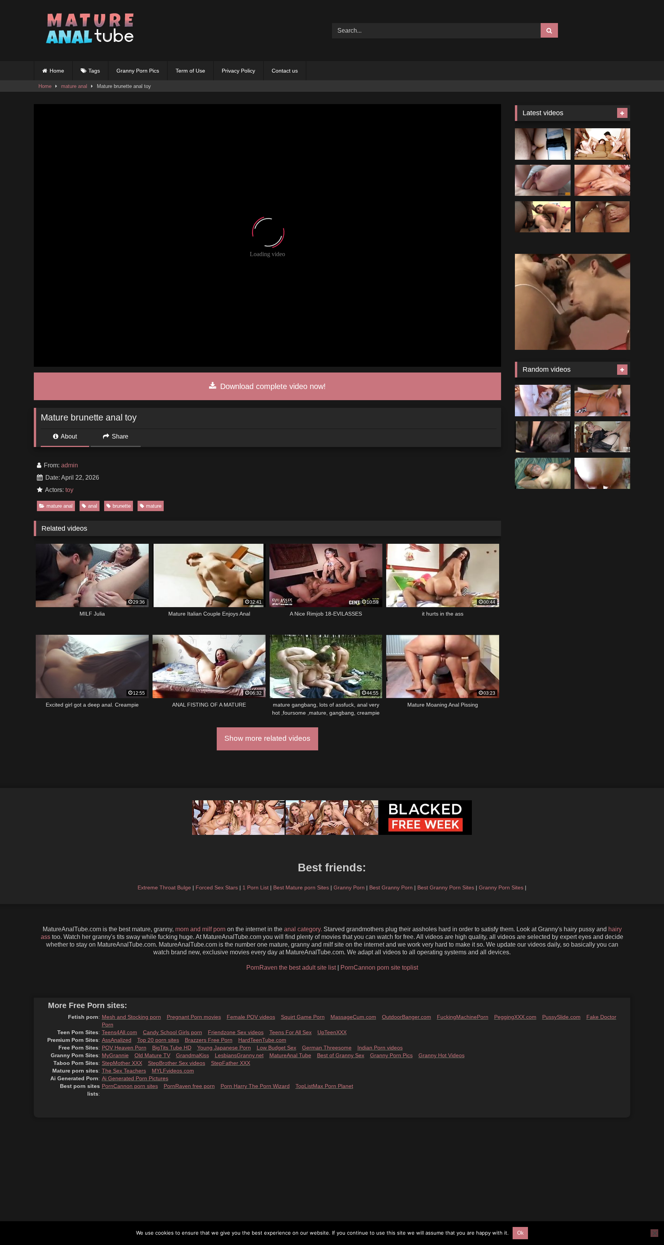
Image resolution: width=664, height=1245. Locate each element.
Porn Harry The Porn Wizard (255, 1086)
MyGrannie (115, 1055)
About (68, 436)
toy (69, 490)
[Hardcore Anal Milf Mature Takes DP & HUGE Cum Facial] (543, 144)
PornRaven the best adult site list (291, 967)
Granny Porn (349, 887)
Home (57, 71)
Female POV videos (251, 1017)
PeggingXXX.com (515, 1017)
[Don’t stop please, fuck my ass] (602, 473)
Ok (520, 1233)
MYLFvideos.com (173, 1071)
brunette (122, 506)
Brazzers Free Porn (208, 1040)
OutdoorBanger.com (406, 1017)
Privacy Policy (238, 71)
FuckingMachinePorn (462, 1017)
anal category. (303, 929)
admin (69, 465)
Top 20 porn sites (158, 1040)
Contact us (285, 71)
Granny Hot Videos (441, 1055)
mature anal (74, 86)
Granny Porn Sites (501, 887)
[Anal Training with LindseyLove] (543, 180)
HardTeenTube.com (262, 1040)
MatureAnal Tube (290, 1055)
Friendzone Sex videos (236, 1032)
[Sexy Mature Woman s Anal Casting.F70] (543, 437)
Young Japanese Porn (224, 1048)
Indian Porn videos (380, 1048)
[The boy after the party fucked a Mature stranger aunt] (602, 437)
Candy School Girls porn (172, 1032)
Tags (94, 71)
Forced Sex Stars (217, 887)
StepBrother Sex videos (176, 1063)
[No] (654, 1233)
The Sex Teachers (124, 1071)
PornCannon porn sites (130, 1086)
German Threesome (327, 1048)
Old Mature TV (152, 1055)
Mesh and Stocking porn (131, 1017)
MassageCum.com (353, 1017)
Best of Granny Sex (340, 1055)
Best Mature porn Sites (301, 887)
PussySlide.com (561, 1017)
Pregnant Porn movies (194, 1017)
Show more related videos (267, 738)
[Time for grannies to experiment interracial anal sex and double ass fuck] (543, 217)
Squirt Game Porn (303, 1017)
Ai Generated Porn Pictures (135, 1078)
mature (153, 506)
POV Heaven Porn (124, 1048)
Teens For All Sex (290, 1032)
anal (92, 506)
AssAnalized (116, 1040)
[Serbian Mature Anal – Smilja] (543, 400)
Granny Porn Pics (137, 71)
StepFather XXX (230, 1063)
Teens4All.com (119, 1032)
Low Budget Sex (276, 1048)
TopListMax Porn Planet (324, 1086)
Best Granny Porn (391, 887)
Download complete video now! (272, 386)
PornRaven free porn (189, 1086)
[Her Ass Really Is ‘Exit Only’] (543, 473)
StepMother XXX (122, 1063)
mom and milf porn (200, 929)
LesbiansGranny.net (239, 1055)
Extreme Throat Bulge (164, 887)
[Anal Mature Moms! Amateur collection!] (602, 180)
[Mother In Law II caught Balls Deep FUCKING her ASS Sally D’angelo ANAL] (602, 400)
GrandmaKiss (192, 1055)
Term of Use (190, 71)
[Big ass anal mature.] (602, 217)
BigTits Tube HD (171, 1048)
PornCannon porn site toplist (379, 967)
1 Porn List (255, 887)
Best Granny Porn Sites (445, 887)
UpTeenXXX (332, 1032)
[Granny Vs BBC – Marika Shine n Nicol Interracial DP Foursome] (602, 144)
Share (119, 436)
